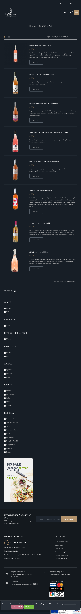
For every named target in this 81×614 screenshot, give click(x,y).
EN (71, 4)
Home (32, 26)
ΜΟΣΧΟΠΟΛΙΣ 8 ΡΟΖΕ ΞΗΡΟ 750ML (41, 75)
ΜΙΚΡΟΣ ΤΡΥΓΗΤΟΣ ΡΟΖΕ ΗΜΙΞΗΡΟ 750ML (44, 162)
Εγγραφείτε (69, 519)
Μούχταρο (9, 448)
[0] (70, 13)
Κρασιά (42, 26)
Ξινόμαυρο (9, 452)
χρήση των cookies (70, 604)
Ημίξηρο (9, 373)
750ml (8, 325)
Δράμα (8, 391)
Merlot (8, 426)
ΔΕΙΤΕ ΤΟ (36, 62)
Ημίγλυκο (9, 370)
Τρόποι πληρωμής (61, 558)
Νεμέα (8, 402)
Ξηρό (8, 377)
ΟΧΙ (7, 312)
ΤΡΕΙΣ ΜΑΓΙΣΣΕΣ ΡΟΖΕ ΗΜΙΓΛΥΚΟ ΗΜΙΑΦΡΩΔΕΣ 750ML (48, 133)
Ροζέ (7, 356)
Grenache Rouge (12, 423)
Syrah (8, 434)
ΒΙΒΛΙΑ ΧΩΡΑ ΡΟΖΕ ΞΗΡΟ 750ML (40, 46)
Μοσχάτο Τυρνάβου (12, 441)
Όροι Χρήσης (59, 548)
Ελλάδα (8, 339)
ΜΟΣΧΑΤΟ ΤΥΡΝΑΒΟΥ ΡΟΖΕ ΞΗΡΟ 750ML (44, 104)
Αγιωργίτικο (10, 437)
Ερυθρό (8, 352)
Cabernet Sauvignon (13, 419)
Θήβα (8, 398)
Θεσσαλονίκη (10, 394)
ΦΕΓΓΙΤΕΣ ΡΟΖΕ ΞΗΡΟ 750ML (39, 223)
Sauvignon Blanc (12, 430)
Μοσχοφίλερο (10, 445)
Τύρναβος (9, 405)
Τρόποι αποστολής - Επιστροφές (62, 543)
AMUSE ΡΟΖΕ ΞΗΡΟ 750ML (38, 252)
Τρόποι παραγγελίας (61, 555)
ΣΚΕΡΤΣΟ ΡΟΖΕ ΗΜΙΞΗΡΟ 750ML (41, 191)
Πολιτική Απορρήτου (61, 552)
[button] (18, 54)
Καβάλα (8, 308)
